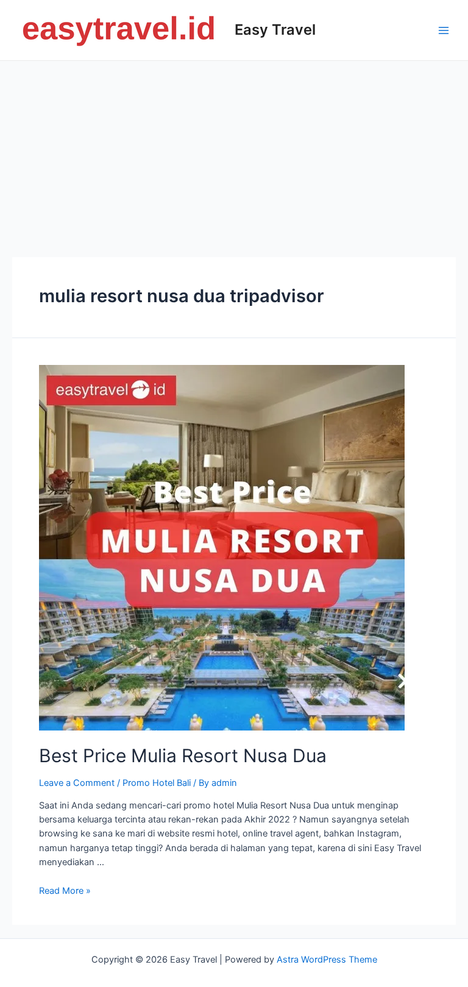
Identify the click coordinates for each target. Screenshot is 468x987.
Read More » (65, 890)
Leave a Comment (77, 782)
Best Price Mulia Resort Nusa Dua (183, 755)
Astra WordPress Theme (327, 959)
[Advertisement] (234, 152)
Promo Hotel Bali (156, 782)
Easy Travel (275, 29)
